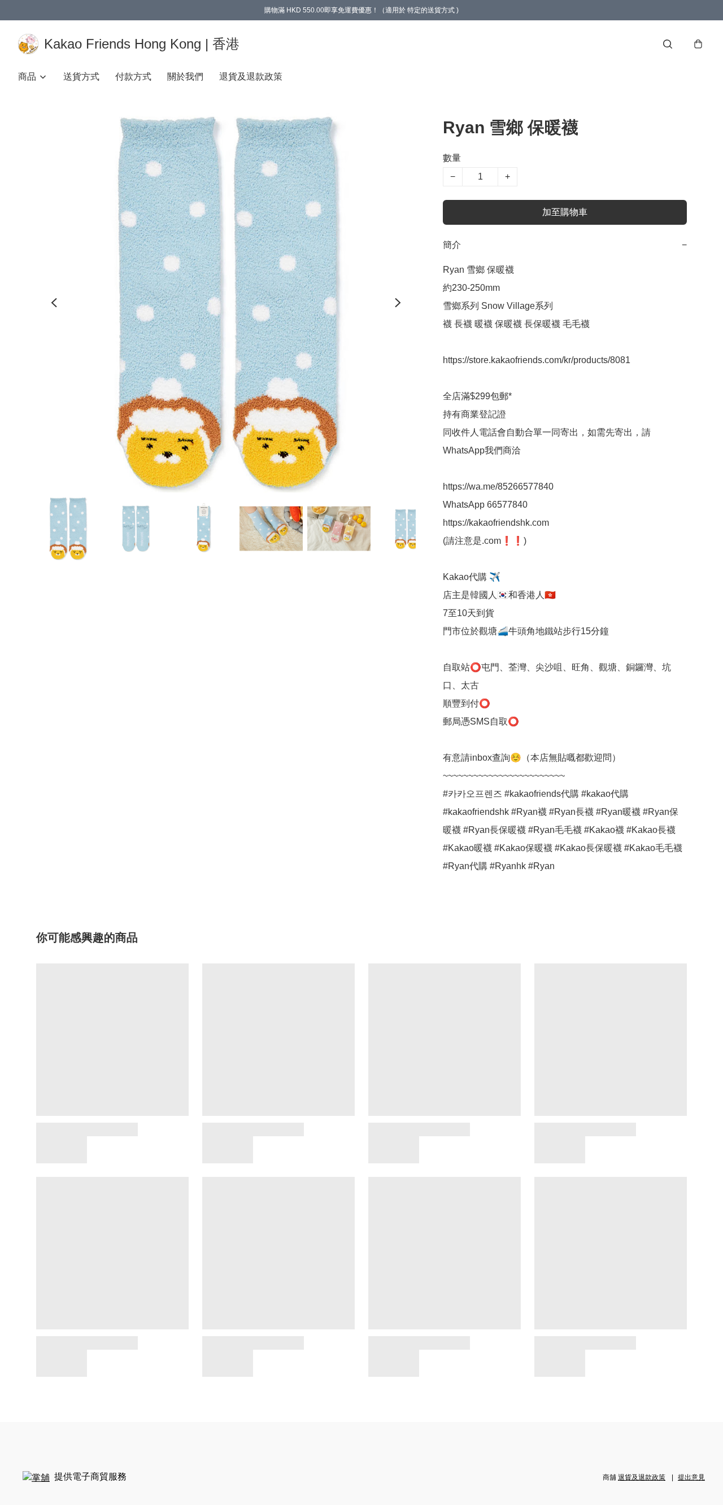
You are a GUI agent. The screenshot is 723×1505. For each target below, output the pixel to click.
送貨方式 (81, 76)
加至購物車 (564, 212)
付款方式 (133, 76)
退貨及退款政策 (250, 76)
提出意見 (691, 1477)
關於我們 (185, 76)
